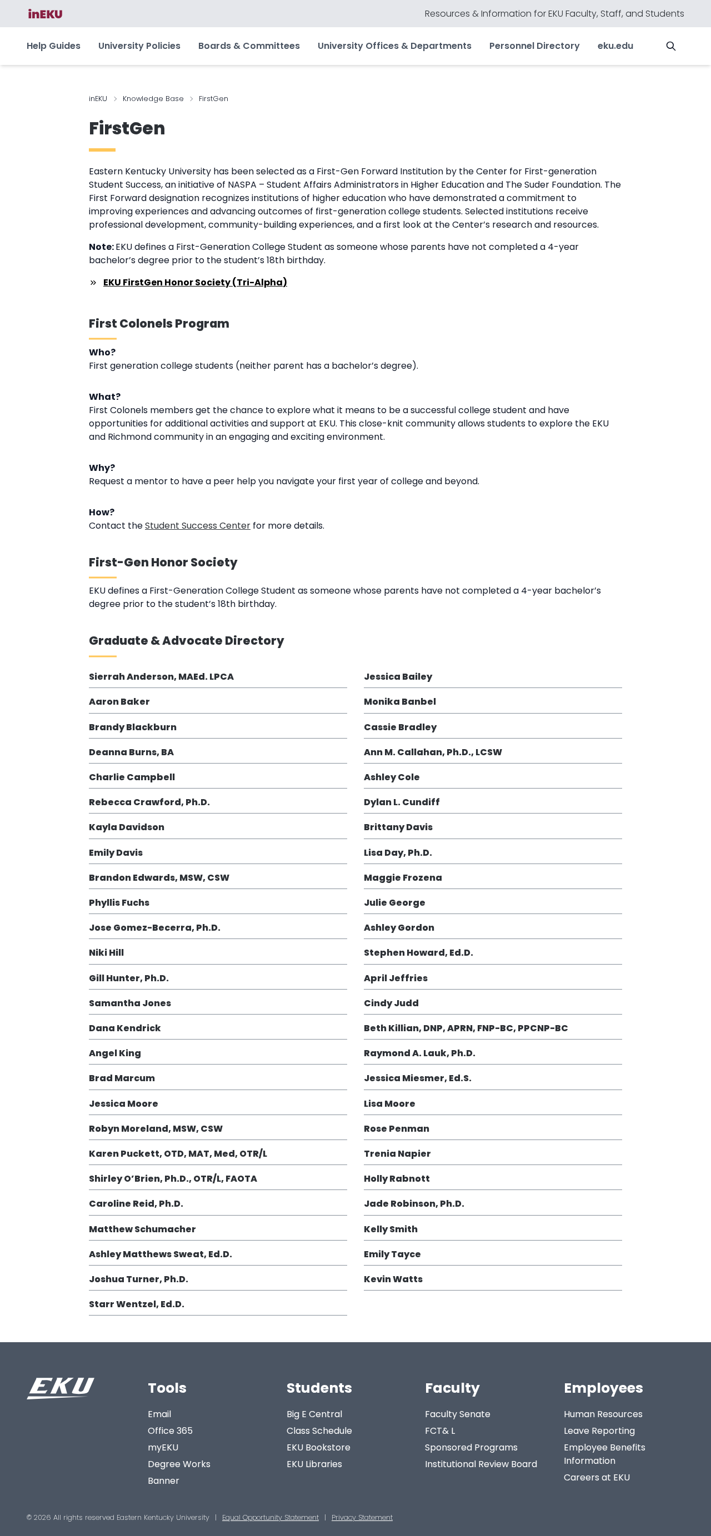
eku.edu (615, 45)
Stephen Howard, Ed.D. (418, 952)
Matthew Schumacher (142, 1229)
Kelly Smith (391, 1229)
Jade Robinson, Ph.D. (414, 1203)
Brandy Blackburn (133, 727)
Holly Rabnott (397, 1178)
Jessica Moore (123, 1103)
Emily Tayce (392, 1254)
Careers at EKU (597, 1477)
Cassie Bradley (400, 727)
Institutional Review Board (481, 1464)
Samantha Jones (130, 1003)
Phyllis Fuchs (119, 902)
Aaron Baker (119, 701)
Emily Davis (116, 852)
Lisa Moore (389, 1103)
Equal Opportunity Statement (270, 1517)
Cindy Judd (391, 1003)
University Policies (139, 45)
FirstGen (127, 128)
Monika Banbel (400, 701)
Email (159, 1414)
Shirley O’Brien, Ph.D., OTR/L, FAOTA (173, 1178)
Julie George (394, 902)
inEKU (98, 98)
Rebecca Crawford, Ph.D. (149, 802)
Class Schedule (319, 1430)
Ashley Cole (392, 777)
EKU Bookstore (319, 1447)
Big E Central (314, 1414)
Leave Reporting (599, 1430)
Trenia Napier (397, 1153)
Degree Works (179, 1464)
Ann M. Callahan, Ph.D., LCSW (433, 752)
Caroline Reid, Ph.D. (136, 1203)
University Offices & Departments (395, 45)
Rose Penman (396, 1128)
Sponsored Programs (471, 1447)
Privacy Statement (362, 1517)
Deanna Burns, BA (131, 752)
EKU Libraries (314, 1464)
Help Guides (54, 45)
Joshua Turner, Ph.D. (138, 1279)
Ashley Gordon (399, 927)
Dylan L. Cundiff (402, 802)
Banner (163, 1480)
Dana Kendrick (125, 1028)
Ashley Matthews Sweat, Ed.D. (160, 1254)
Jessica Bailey (398, 676)
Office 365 (170, 1430)
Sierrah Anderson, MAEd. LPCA (161, 676)
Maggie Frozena (403, 877)
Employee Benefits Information (604, 1454)
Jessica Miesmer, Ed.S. (418, 1078)
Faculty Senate (457, 1414)
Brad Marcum (122, 1078)
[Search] (671, 46)
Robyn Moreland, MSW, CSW (156, 1128)
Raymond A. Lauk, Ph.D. (419, 1053)
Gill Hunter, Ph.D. (129, 978)
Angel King (115, 1053)
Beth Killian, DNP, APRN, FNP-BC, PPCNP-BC (466, 1028)
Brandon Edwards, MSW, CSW (159, 877)
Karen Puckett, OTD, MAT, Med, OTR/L (178, 1153)
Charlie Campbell (132, 777)
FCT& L (440, 1430)
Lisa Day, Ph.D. (398, 852)
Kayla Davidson (126, 827)
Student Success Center (198, 525)
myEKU (163, 1447)
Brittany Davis (398, 827)
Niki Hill (106, 952)
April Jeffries (396, 978)
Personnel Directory (534, 45)
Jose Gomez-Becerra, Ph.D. (155, 927)
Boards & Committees (249, 45)
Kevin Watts (393, 1279)
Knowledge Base (153, 98)
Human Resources (603, 1414)
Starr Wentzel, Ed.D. (136, 1304)
